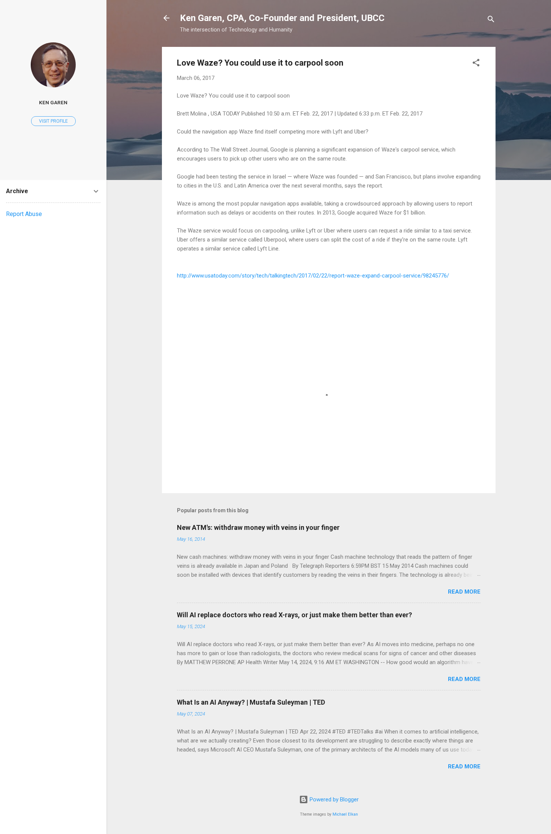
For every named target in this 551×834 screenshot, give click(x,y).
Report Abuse (24, 214)
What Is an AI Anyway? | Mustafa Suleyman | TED (251, 702)
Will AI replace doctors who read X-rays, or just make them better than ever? (294, 615)
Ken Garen (53, 102)
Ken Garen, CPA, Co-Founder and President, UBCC (282, 18)
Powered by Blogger (333, 799)
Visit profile (53, 121)
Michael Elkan (345, 814)
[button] (476, 64)
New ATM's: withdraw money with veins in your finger (258, 527)
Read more (464, 591)
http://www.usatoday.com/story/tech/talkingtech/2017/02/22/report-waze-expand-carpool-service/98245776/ (313, 275)
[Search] (491, 20)
